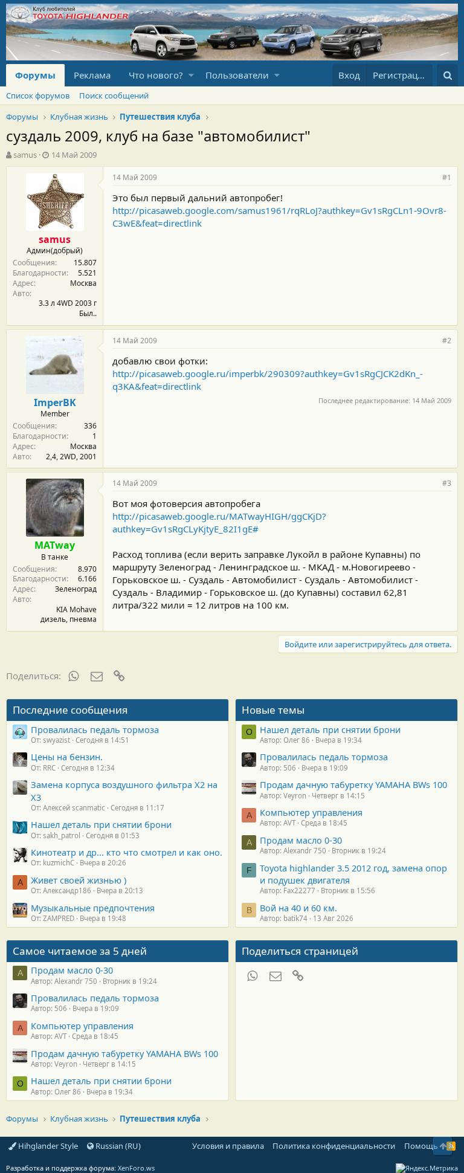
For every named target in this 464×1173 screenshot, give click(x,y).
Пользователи (237, 75)
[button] (191, 75)
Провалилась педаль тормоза (95, 729)
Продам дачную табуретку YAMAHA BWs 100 (353, 784)
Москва (83, 283)
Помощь (421, 1145)
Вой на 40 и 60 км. (298, 908)
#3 (446, 483)
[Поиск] (447, 75)
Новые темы (273, 710)
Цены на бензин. (67, 757)
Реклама (92, 75)
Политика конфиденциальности (333, 1145)
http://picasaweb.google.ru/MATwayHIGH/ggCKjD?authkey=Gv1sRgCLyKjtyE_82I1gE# (219, 522)
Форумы (35, 75)
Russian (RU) (117, 1145)
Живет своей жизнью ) (78, 880)
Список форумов (37, 95)
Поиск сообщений (114, 95)
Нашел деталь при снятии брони (101, 824)
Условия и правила (228, 1145)
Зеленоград (76, 589)
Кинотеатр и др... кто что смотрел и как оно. (126, 852)
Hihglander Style (47, 1145)
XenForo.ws (136, 1167)
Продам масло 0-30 (301, 840)
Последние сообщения (70, 710)
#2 (446, 340)
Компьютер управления (311, 812)
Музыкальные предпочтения (93, 908)
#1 (446, 177)
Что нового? (156, 75)
